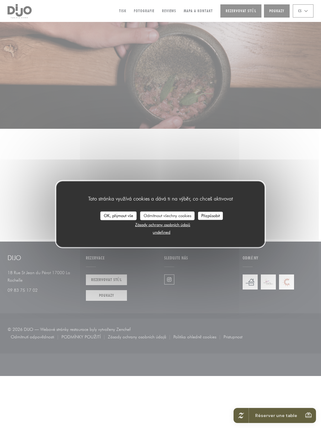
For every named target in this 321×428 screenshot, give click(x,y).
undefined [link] (161, 231)
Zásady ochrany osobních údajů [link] (162, 224)
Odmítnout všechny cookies (167, 215)
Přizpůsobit (210, 215)
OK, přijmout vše (118, 215)
